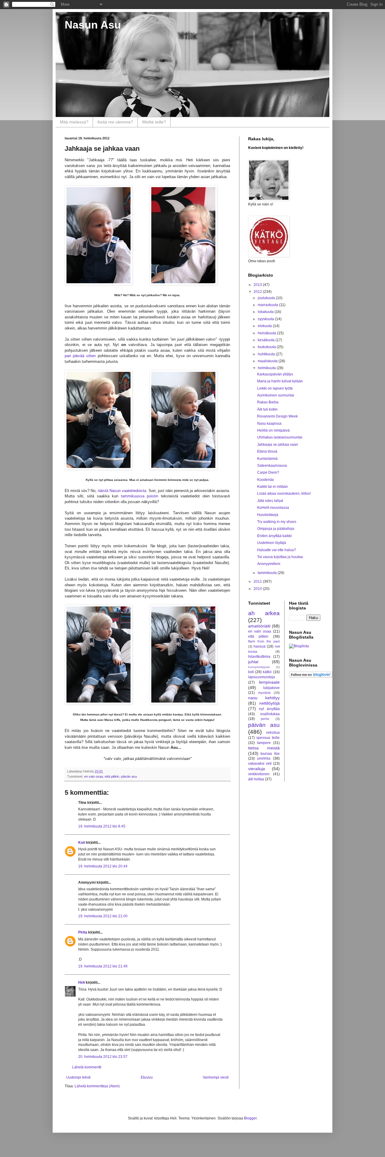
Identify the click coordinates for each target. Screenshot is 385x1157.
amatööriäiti (259, 626)
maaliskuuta (268, 361)
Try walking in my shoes (276, 522)
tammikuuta (268, 573)
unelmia (263, 758)
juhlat (253, 661)
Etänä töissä (267, 451)
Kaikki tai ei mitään (272, 486)
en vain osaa (93, 776)
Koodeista (265, 480)
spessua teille (267, 738)
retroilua (273, 732)
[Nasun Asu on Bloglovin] (310, 676)
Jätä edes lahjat (270, 501)
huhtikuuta (267, 354)
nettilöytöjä (269, 703)
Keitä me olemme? (115, 122)
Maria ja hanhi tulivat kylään (280, 381)
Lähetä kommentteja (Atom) (97, 1086)
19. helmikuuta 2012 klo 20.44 (103, 866)
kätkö (267, 672)
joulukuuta (267, 298)
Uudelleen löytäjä (271, 543)
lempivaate (269, 682)
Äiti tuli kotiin (267, 409)
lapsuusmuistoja (261, 677)
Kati (81, 842)
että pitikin (112, 776)
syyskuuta (266, 319)
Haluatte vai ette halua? (276, 550)
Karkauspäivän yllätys (275, 374)
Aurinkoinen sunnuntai (275, 395)
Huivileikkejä (267, 515)
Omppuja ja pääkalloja (275, 529)
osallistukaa (270, 714)
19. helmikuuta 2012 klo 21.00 (103, 916)
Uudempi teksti (78, 1077)
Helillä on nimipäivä (273, 430)
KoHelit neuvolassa (273, 508)
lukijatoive (271, 688)
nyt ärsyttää (269, 709)
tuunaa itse (269, 754)
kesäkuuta (267, 340)
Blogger (250, 1118)
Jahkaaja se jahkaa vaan (277, 444)
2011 (258, 581)
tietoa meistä (264, 748)
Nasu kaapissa (269, 423)
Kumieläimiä (267, 459)
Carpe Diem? (268, 472)
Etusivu (147, 1077)
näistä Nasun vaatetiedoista (122, 490)
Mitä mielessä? (74, 122)
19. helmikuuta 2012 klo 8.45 (101, 826)
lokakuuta (266, 312)
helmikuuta (267, 368)
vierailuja (256, 768)
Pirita (82, 932)
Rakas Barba (268, 402)
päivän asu (129, 776)
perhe (265, 719)
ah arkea (264, 613)
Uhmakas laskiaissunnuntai (279, 437)
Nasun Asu (93, 25)
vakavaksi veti (260, 763)
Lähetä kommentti (86, 1067)
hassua (260, 646)
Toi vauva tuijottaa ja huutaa (280, 557)
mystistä (264, 692)
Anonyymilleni (268, 564)
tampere (264, 743)
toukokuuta (267, 347)
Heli (81, 982)
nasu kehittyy (264, 697)
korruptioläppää (259, 667)
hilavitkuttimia (259, 656)
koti (251, 672)
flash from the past (264, 641)
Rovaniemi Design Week (277, 416)
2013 (258, 285)
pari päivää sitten (80, 356)
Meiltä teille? (154, 122)
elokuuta (265, 326)
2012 (258, 292)
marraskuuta (268, 305)
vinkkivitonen (259, 774)
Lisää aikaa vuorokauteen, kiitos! (284, 493)
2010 (258, 589)
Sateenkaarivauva (272, 465)
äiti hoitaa (256, 779)
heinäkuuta (267, 333)
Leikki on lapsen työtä (275, 388)
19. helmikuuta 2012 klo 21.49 (103, 966)
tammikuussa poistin (140, 496)
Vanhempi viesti (216, 1077)
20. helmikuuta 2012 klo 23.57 (103, 1057)
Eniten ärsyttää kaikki (274, 536)
